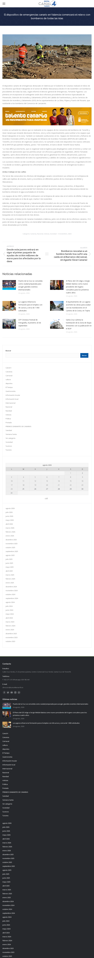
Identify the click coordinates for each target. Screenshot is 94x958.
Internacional (10, 403)
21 (59, 485)
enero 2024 (10, 630)
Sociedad (53, 234)
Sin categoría (10, 438)
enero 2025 (10, 583)
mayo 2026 (10, 520)
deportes (9, 383)
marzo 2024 (10, 622)
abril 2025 (9, 571)
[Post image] (9, 285)
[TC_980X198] (47, 124)
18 (23, 485)
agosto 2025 (10, 555)
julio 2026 (9, 512)
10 (11, 481)
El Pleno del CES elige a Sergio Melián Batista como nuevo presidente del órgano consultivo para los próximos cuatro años (78, 287)
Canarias (33, 234)
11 (23, 481)
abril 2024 (9, 618)
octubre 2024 (10, 594)
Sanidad (9, 430)
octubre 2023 (10, 641)
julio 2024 (9, 606)
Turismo (9, 450)
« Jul (46, 498)
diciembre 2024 (11, 586)
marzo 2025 (10, 575)
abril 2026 (9, 524)
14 (59, 481)
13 (47, 481)
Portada (9, 422)
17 (11, 485)
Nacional (40, 234)
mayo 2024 (10, 614)
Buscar (8, 351)
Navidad (9, 411)
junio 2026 (9, 516)
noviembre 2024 (12, 590)
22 (70, 485)
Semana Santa (11, 434)
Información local (12, 399)
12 (35, 481)
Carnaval (9, 375)
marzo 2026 (10, 528)
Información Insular (13, 395)
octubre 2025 (10, 547)
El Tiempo (9, 387)
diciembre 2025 (11, 540)
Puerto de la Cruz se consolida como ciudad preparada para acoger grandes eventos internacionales (30, 285)
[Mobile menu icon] (3, 3)
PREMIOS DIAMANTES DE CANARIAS (18, 426)
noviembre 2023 (12, 637)
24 (11, 489)
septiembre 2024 (12, 598)
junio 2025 (9, 563)
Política (8, 419)
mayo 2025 (10, 567)
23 (82, 485)
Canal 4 (8, 368)
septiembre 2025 (12, 551)
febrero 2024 (10, 626)
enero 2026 (10, 536)
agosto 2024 (10, 602)
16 (82, 481)
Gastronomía (10, 391)
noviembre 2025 (12, 543)
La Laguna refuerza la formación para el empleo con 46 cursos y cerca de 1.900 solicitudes (30, 306)
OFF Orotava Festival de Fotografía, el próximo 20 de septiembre (29, 323)
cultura (8, 379)
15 (70, 481)
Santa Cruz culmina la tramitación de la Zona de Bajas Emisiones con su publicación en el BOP (79, 324)
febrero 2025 (10, 579)
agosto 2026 (10, 508)
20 (47, 485)
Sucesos (9, 446)
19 (35, 485)
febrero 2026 (10, 532)
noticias (46, 234)
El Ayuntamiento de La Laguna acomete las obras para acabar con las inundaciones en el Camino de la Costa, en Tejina (78, 306)
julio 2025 (9, 559)
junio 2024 (9, 610)
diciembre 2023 (11, 633)
